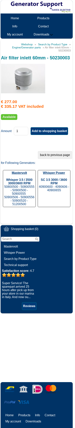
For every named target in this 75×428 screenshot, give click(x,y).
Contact (43, 26)
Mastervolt (11, 246)
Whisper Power (14, 252)
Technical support (16, 265)
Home (15, 18)
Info (14, 26)
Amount (6, 131)
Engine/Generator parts (26, 47)
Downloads (41, 34)
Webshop (27, 44)
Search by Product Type (20, 258)
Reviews (29, 306)
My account (15, 34)
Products (43, 18)
